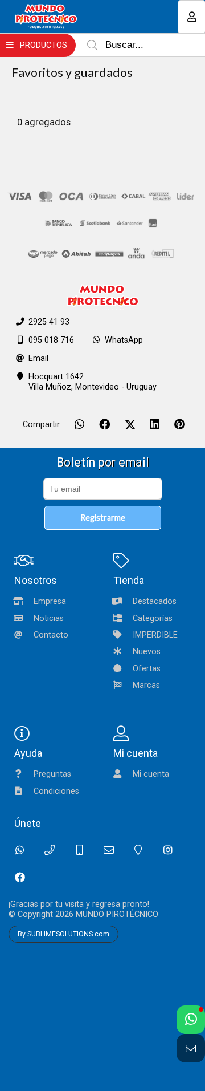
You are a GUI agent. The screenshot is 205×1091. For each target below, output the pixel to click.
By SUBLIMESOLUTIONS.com (63, 934)
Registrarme (102, 517)
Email (38, 358)
